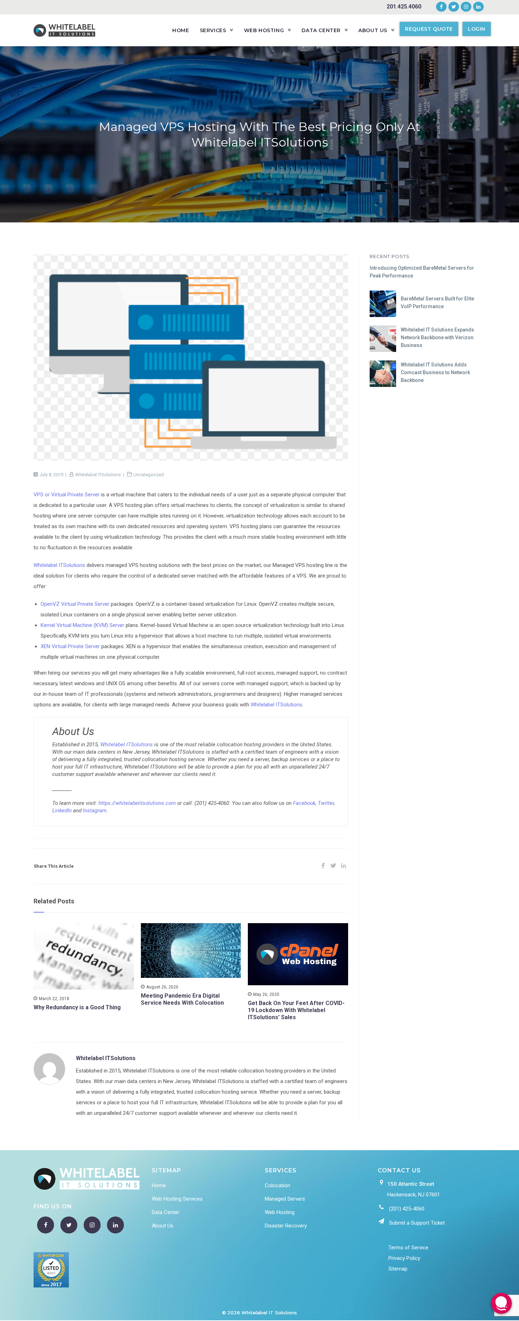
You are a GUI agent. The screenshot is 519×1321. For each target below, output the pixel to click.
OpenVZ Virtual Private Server (75, 604)
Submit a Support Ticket (417, 1223)
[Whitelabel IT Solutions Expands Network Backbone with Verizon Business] (383, 338)
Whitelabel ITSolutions (98, 474)
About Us (162, 1226)
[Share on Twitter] (333, 866)
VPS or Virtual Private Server (67, 494)
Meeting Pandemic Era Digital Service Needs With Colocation (182, 999)
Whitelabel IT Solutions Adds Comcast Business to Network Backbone (435, 372)
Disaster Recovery (286, 1226)
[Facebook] (441, 7)
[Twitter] (453, 7)
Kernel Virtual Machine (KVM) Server (82, 625)
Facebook (304, 803)
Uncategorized (148, 474)
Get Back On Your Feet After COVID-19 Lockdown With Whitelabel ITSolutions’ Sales (296, 1010)
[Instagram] (466, 7)
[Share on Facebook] (323, 866)
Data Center (165, 1212)
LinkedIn (62, 810)
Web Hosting (279, 1212)
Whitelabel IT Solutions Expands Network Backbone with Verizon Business (437, 337)
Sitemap (397, 1269)
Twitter (326, 803)
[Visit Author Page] (49, 1068)
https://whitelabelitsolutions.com (137, 803)
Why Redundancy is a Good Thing (77, 1007)
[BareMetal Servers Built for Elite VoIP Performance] (383, 304)
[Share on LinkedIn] (343, 866)
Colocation (277, 1185)
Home (159, 1185)
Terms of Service (408, 1247)
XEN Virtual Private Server (70, 646)
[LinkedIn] (477, 7)
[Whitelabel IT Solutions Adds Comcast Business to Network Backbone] (383, 373)
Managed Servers (285, 1199)
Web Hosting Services (177, 1199)
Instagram (95, 810)
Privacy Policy (404, 1258)
